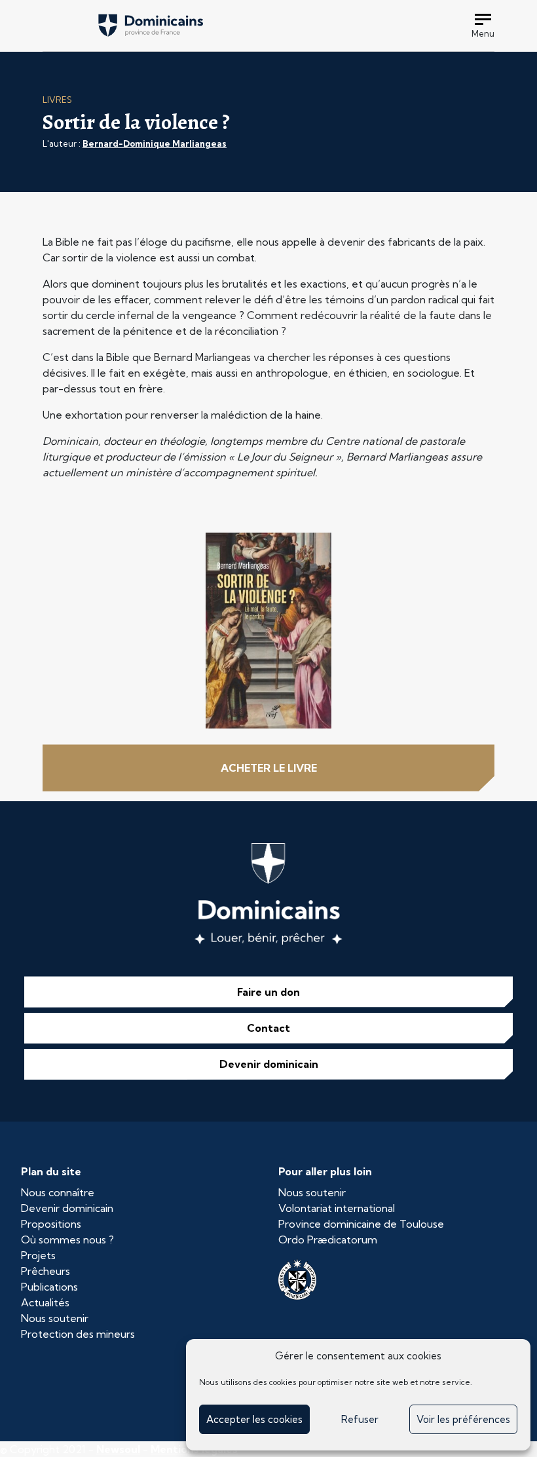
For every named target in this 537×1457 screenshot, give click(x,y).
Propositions (51, 1223)
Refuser (360, 1419)
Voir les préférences (463, 1419)
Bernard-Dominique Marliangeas (155, 143)
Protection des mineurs (78, 1333)
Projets (38, 1255)
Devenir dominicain (268, 1063)
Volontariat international (336, 1208)
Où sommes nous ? (67, 1239)
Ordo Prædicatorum (327, 1239)
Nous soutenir (54, 1318)
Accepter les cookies (254, 1419)
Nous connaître (57, 1192)
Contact (268, 1027)
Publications (49, 1286)
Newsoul (118, 1449)
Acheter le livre (269, 767)
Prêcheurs (45, 1270)
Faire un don (268, 991)
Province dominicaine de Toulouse (361, 1223)
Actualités (45, 1302)
